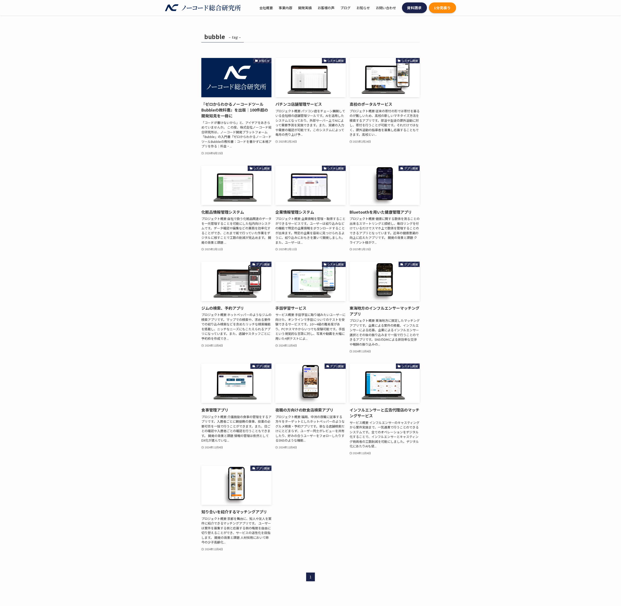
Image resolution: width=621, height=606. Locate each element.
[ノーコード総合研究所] (203, 8)
